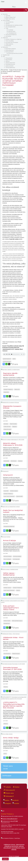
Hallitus (7, 61)
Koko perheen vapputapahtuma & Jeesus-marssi (11, 607)
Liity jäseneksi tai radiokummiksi (13, 25)
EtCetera (6, 423)
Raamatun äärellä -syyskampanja (10, 374)
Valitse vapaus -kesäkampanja (9, 574)
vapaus (18, 590)
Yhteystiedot (8, 58)
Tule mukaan (6, 20)
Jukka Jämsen (7, 426)
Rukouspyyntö (10, 790)
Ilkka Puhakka (13, 423)
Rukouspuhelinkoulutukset (15, 53)
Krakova (20, 461)
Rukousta (5, 47)
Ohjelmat (5, 37)
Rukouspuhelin (9, 51)
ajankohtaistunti (7, 358)
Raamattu (6, 392)
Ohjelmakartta (9, 44)
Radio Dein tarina (10, 18)
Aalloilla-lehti (11, 31)
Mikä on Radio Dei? (10, 17)
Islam (14, 358)
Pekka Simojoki (7, 429)
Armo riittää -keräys (11, 738)
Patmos (5, 723)
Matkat (16, 787)
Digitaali (17, 856)
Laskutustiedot (9, 66)
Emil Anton (13, 461)
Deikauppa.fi (9, 796)
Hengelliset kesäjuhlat (9, 526)
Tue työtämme (9, 22)
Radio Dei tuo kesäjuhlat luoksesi (13, 511)
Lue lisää (5, 386)
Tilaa (6, 28)
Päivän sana (9, 793)
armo (5, 753)
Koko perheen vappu (17, 620)
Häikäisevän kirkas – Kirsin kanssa (13, 638)
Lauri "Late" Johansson (9, 496)
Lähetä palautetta (10, 62)
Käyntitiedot (8, 59)
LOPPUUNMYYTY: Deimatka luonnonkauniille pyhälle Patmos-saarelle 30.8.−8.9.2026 (14, 705)
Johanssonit (8, 475)
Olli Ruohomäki (7, 361)
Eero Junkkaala (7, 559)
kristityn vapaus (13, 490)
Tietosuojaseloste (10, 67)
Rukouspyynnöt (9, 50)
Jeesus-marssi (7, 620)
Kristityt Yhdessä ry (8, 389)
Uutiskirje (10, 29)
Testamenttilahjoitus (11, 34)
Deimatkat (8, 36)
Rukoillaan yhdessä (10, 48)
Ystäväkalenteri (12, 33)
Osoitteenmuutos (10, 64)
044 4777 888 (14, 821)
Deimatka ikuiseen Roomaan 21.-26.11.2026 (12, 668)
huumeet (6, 490)
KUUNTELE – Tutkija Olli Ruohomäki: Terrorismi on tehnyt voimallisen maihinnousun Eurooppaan (13, 80)
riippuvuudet (19, 496)
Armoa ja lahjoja (17, 556)
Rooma (5, 686)
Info (4, 56)
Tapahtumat (6, 55)
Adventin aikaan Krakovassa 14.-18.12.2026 (12, 444)
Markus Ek (17, 389)
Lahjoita (7, 23)
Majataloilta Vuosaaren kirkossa (12, 407)
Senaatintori (7, 623)
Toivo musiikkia (9, 40)
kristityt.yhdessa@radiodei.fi (9, 818)
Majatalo (15, 426)
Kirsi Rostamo (7, 653)
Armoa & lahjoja (9, 540)
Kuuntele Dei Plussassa (11, 42)
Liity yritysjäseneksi (10, 26)
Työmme (5, 14)
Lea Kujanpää (16, 559)
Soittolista (8, 45)
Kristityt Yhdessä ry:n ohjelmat (13, 39)
